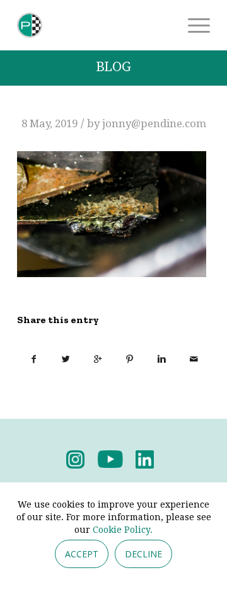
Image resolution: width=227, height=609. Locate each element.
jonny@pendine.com (154, 123)
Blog (113, 67)
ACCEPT (81, 554)
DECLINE (143, 554)
